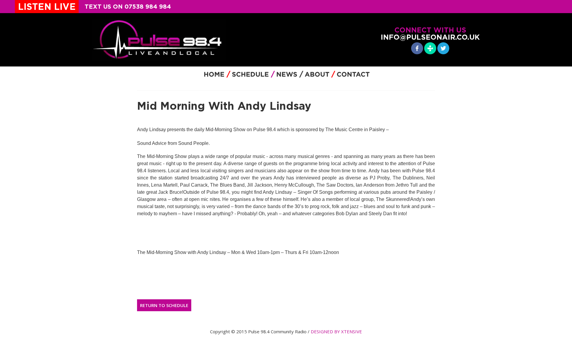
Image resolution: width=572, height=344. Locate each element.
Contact (353, 74)
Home (214, 74)
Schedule (250, 74)
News (286, 74)
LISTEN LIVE (47, 6)
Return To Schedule (164, 305)
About (318, 74)
